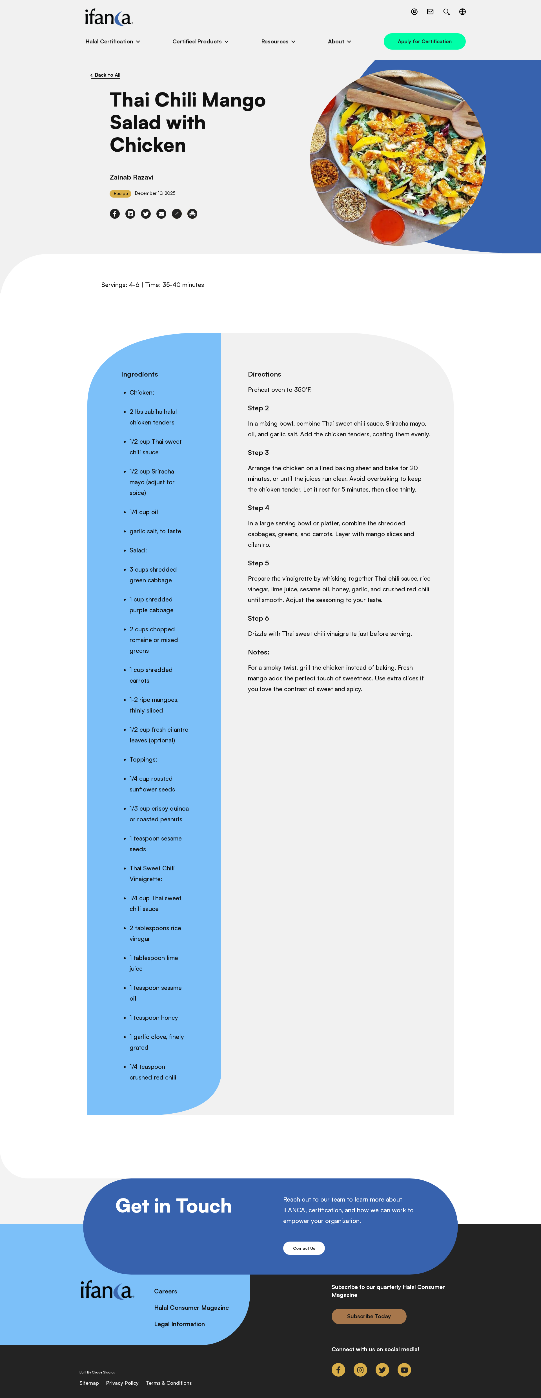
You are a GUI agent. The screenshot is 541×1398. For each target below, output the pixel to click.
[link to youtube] (404, 1370)
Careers (165, 1291)
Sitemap (89, 1383)
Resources (275, 41)
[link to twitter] (146, 214)
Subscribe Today (369, 1316)
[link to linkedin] (130, 214)
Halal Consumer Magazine (191, 1307)
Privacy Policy (122, 1383)
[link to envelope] (161, 214)
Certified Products (197, 41)
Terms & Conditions (169, 1383)
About (336, 41)
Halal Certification (109, 41)
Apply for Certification (425, 41)
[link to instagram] (360, 1370)
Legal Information (179, 1324)
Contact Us (304, 1248)
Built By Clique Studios (97, 1372)
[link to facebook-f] (115, 214)
